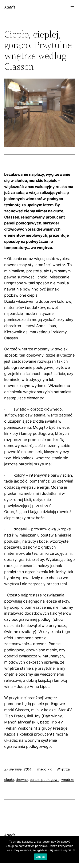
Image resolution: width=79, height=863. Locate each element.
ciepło (9, 779)
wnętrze (67, 779)
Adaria (10, 7)
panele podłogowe (44, 779)
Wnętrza (63, 769)
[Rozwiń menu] (72, 7)
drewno (22, 779)
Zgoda (40, 856)
